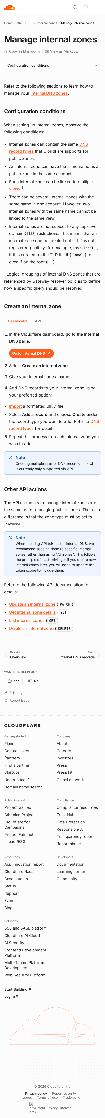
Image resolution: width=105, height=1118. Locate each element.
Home (8, 23)
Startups (12, 772)
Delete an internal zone (31, 628)
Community (67, 878)
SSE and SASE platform (25, 928)
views (14, 188)
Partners (12, 757)
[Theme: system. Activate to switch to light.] (86, 7)
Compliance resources (77, 807)
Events (10, 900)
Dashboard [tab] (17, 321)
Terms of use (47, 1097)
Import (15, 406)
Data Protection (71, 822)
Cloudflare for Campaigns (17, 825)
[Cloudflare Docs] (9, 7)
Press (62, 765)
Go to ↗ (31, 353)
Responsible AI (70, 829)
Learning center (71, 871)
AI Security (14, 942)
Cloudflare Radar (19, 871)
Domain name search (23, 787)
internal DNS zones (49, 93)
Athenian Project (19, 814)
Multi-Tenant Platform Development (24, 965)
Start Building (16, 989)
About (62, 743)
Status (10, 886)
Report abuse (69, 843)
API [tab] (38, 321)
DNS (20, 23)
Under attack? (17, 779)
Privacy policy (36, 1093)
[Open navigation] (96, 7)
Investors (65, 757)
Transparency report (75, 836)
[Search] (75, 7)
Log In (9, 996)
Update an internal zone (32, 604)
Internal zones (47, 23)
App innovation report (24, 864)
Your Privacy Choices (55, 1108)
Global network (70, 779)
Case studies (16, 878)
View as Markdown (65, 51)
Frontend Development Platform (25, 953)
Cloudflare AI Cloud (22, 935)
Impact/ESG (14, 841)
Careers (64, 750)
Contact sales (16, 750)
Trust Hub (65, 814)
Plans (9, 743)
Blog (8, 907)
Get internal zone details (32, 612)
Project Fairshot (18, 834)
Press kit (64, 772)
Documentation (70, 864)
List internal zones (27, 620)
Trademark (71, 1097)
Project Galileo (17, 807)
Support (11, 893)
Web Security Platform (24, 975)
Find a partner (17, 765)
